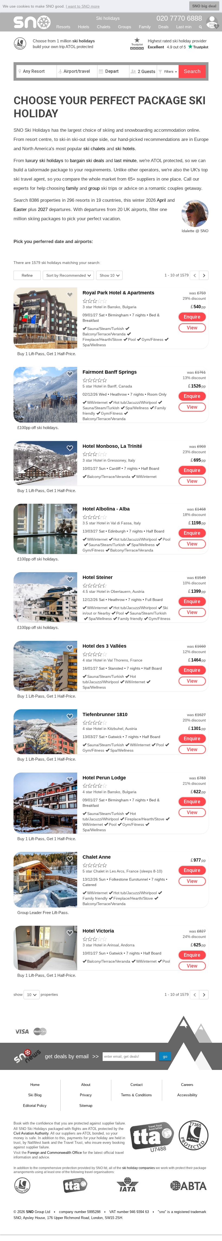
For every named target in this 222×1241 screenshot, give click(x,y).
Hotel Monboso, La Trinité (112, 446)
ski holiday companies (138, 1168)
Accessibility (187, 1095)
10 (29, 995)
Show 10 (108, 275)
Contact (136, 1085)
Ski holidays (108, 18)
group (94, 188)
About (85, 1085)
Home (35, 1085)
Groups (124, 26)
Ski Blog (34, 1095)
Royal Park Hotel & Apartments (118, 292)
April (161, 200)
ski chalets (94, 148)
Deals (163, 26)
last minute (125, 160)
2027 (43, 209)
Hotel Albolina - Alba (106, 509)
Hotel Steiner (98, 577)
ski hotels (125, 148)
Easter (20, 209)
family (72, 188)
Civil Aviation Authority (31, 1133)
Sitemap (85, 1106)
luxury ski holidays (44, 160)
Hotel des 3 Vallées (104, 646)
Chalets (103, 26)
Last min (183, 26)
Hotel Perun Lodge (104, 777)
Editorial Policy (35, 1106)
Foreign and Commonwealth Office (55, 1153)
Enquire (192, 317)
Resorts (63, 26)
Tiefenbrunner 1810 (105, 714)
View (192, 327)
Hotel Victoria (98, 931)
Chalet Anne (97, 857)
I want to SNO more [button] (83, 6)
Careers (187, 1085)
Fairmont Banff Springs (110, 372)
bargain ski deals (87, 160)
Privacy (86, 1095)
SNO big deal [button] (204, 6)
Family (145, 26)
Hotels (83, 26)
